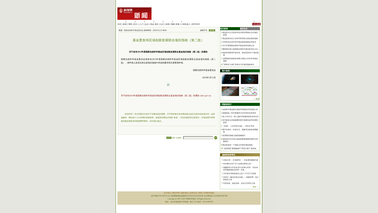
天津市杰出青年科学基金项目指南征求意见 (239, 42)
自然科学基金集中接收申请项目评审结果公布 (240, 109)
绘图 (167, 24)
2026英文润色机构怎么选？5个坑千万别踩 (239, 173)
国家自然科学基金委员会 (134, 30)
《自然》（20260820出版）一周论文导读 (238, 126)
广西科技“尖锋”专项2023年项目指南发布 (238, 64)
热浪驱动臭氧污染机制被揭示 (233, 135)
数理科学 (177, 21)
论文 (162, 24)
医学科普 (196, 24)
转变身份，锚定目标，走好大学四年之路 (239, 183)
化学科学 (140, 21)
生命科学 (121, 21)
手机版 (258, 21)
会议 (147, 24)
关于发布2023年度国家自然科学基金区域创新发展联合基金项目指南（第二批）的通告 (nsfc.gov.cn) (166, 96)
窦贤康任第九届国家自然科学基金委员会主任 (240, 49)
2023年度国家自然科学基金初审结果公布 (238, 46)
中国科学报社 (209, 193)
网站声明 (176, 193)
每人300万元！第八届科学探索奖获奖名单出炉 (240, 117)
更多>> (255, 187)
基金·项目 (154, 24)
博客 (130, 24)
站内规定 (249, 21)
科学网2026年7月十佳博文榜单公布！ (237, 164)
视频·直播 (175, 24)
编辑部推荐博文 (229, 155)
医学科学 (130, 21)
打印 (168, 138)
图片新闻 (226, 71)
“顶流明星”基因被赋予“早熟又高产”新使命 (239, 148)
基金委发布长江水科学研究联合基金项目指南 (240, 38)
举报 (200, 193)
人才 (141, 24)
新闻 (125, 24)
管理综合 (186, 21)
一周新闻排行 (226, 104)
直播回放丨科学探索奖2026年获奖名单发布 (239, 113)
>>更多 (257, 99)
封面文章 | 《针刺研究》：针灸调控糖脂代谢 (240, 160)
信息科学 (158, 21)
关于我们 (167, 193)
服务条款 (184, 193)
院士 (136, 24)
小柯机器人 (185, 24)
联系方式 (193, 193)
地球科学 (168, 21)
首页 (119, 24)
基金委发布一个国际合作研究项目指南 (237, 145)
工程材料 (149, 21)
